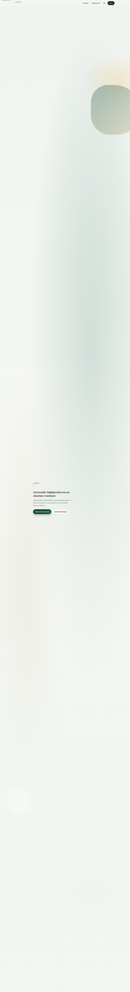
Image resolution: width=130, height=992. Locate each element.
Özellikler (86, 3)
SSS (104, 3)
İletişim (111, 3)
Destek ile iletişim (60, 512)
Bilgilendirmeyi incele (42, 512)
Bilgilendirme (96, 3)
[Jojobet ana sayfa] (22, 3)
